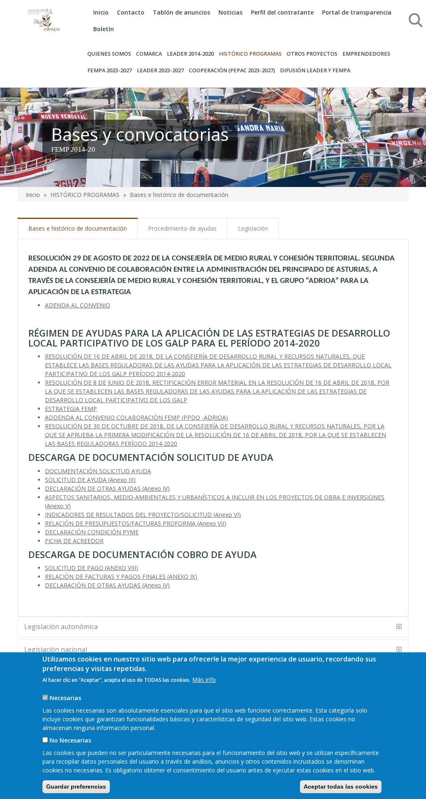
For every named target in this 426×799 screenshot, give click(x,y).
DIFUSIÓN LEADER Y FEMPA (315, 70)
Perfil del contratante (282, 12)
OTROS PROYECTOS (312, 53)
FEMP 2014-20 (73, 149)
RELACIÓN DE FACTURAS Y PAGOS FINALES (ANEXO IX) (121, 576)
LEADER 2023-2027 (160, 70)
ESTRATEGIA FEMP (71, 409)
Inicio (101, 12)
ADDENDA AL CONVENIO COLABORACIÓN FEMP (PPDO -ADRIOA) (136, 417)
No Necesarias (70, 740)
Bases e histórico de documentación (179, 195)
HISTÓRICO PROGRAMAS (250, 53)
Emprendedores (366, 53)
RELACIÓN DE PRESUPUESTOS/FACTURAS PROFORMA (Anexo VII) (135, 523)
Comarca (149, 53)
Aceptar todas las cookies (341, 786)
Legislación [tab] (253, 228)
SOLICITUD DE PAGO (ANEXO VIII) (91, 568)
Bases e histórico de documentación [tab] (77, 228)
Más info (204, 679)
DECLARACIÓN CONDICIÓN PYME (92, 532)
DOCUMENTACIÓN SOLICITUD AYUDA (98, 471)
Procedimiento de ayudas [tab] (182, 228)
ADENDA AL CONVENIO (77, 305)
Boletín (103, 29)
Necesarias (65, 698)
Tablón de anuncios (181, 12)
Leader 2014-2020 (190, 53)
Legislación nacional (55, 649)
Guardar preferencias (76, 786)
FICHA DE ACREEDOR (74, 541)
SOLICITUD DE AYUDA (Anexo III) (90, 480)
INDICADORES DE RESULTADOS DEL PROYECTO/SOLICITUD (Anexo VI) (143, 515)
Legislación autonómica (61, 626)
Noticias (230, 12)
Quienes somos (109, 53)
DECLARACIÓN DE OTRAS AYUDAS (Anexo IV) (107, 488)
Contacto (130, 12)
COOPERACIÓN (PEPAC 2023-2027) (232, 70)
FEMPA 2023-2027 (109, 70)
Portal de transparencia (356, 12)
